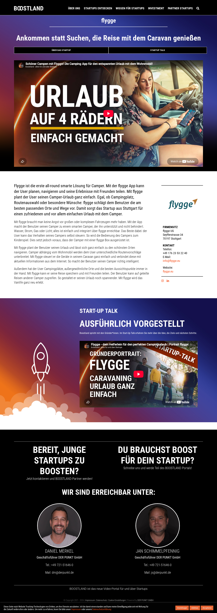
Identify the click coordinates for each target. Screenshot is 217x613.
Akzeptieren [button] (207, 608)
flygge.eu (168, 271)
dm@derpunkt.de (63, 572)
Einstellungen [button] (182, 608)
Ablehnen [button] (194, 608)
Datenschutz (101, 600)
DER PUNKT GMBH (145, 600)
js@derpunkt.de (161, 572)
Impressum (90, 600)
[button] (197, 8)
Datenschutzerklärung (101, 609)
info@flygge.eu (171, 261)
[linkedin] (168, 281)
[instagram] (162, 281)
